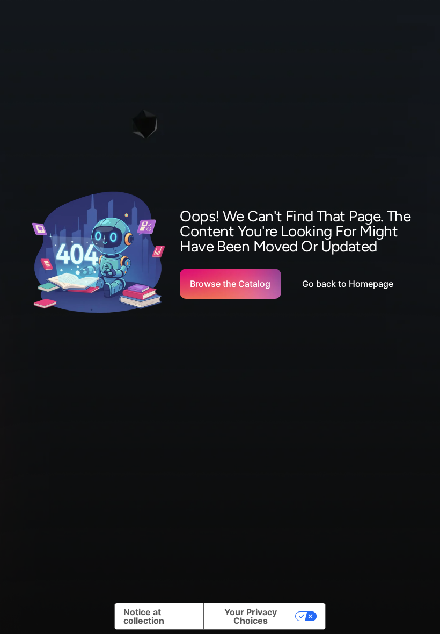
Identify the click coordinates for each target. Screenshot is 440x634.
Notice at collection (143, 616)
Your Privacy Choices (250, 616)
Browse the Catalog (230, 283)
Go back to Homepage (347, 283)
